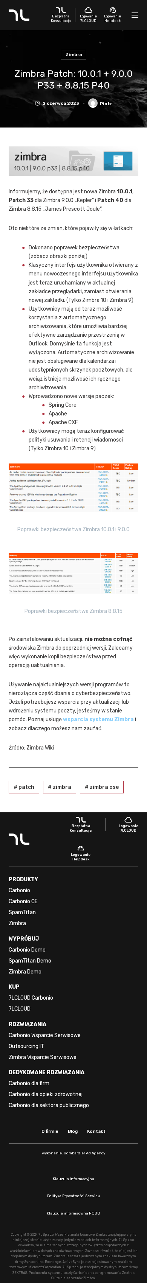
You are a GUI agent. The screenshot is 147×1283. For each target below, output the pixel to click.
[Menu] (135, 15)
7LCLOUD (20, 1009)
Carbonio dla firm (29, 1083)
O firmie (49, 1131)
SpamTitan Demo (30, 961)
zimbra (59, 787)
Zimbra (74, 54)
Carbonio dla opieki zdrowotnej (46, 1094)
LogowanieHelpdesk (112, 18)
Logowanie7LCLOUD (88, 18)
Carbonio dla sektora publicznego (49, 1105)
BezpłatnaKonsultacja (61, 18)
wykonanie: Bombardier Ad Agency (73, 1153)
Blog (73, 1131)
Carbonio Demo (27, 950)
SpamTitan (22, 912)
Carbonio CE (23, 901)
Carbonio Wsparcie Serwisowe (45, 1035)
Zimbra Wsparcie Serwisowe (43, 1057)
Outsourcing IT (26, 1046)
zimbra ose (102, 787)
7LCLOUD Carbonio (31, 998)
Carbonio (19, 890)
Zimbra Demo (25, 972)
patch (24, 787)
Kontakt (96, 1131)
